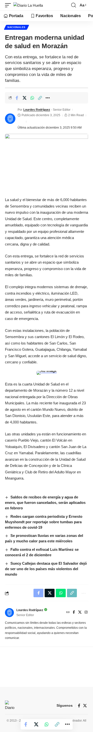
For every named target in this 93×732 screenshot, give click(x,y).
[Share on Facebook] (16, 98)
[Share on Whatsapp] (32, 98)
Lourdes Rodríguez (36, 109)
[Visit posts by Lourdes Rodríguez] (10, 118)
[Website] (68, 612)
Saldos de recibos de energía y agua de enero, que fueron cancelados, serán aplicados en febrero (45, 502)
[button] (9, 5)
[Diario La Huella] (28, 5)
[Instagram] (86, 612)
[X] (80, 612)
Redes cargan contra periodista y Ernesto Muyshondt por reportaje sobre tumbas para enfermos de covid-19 (43, 521)
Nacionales (16, 27)
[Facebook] (73, 612)
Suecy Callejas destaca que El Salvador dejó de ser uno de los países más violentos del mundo (46, 568)
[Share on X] (24, 98)
